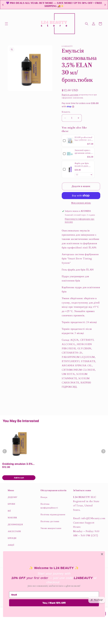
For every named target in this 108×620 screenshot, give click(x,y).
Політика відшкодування (52, 514)
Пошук (43, 497)
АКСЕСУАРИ (14, 531)
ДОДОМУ (12, 497)
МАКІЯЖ (12, 517)
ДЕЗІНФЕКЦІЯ (15, 524)
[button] (6, 23)
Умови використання (50, 528)
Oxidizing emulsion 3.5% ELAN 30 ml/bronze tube (17, 464)
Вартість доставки (70, 94)
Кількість (66, 112)
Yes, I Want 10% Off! (54, 603)
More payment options (81, 203)
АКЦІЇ (11, 545)
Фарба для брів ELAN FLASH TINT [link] (82, 164)
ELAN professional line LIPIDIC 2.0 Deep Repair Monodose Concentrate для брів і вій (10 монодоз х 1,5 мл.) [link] (83, 138)
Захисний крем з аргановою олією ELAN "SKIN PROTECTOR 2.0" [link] (84, 151)
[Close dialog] (102, 554)
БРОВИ (11, 504)
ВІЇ (9, 510)
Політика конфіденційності (49, 506)
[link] (70, 140)
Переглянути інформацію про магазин (79, 220)
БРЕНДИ (12, 538)
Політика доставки (49, 521)
